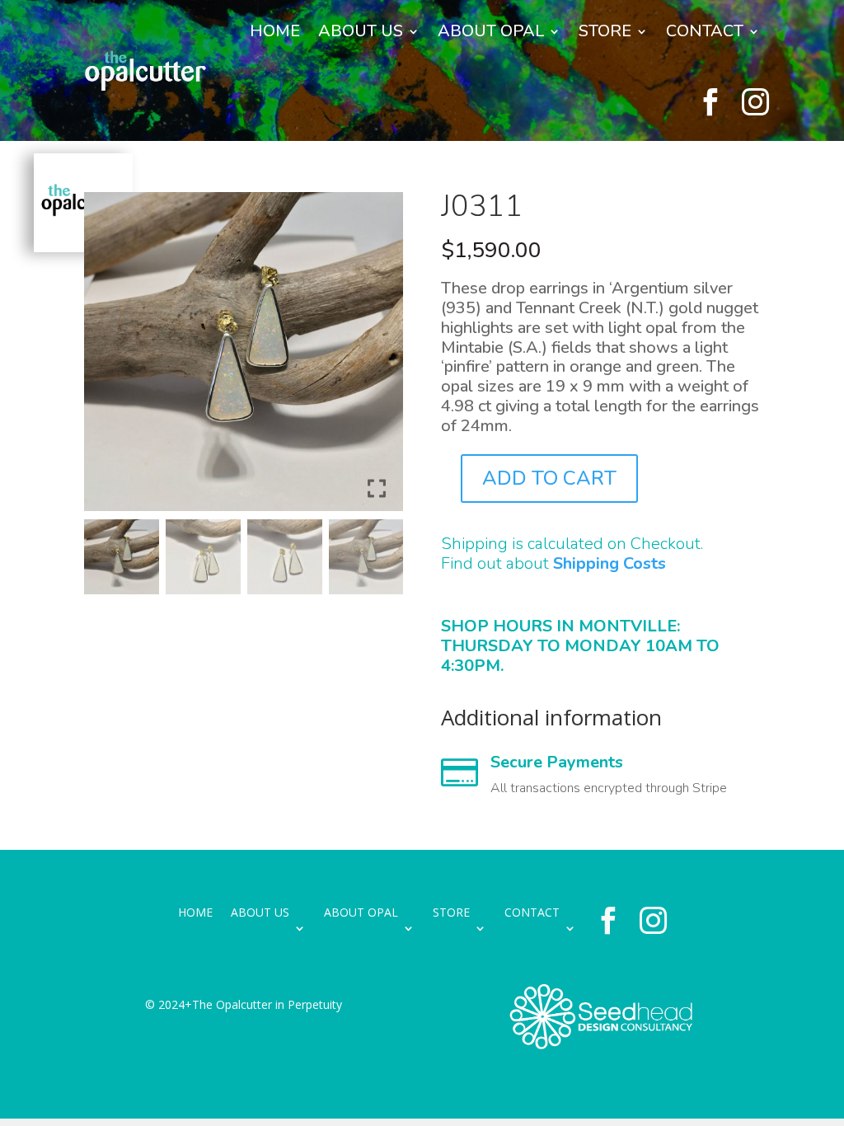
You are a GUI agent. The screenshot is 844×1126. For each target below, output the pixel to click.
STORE (605, 31)
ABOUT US (360, 31)
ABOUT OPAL (491, 31)
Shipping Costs (609, 563)
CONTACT (704, 31)
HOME (275, 31)
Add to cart (549, 478)
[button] (378, 358)
